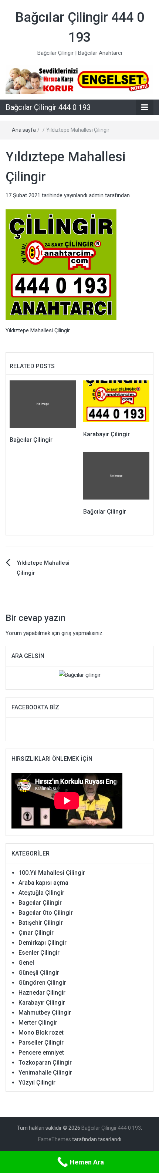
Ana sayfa (24, 130)
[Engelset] (79, 79)
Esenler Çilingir (39, 952)
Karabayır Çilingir (106, 434)
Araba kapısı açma (43, 882)
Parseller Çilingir (41, 1042)
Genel (26, 962)
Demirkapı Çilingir (42, 942)
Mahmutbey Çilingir (44, 1012)
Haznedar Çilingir (41, 992)
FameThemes (54, 1139)
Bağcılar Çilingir (31, 439)
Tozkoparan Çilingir (45, 1062)
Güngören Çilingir (42, 982)
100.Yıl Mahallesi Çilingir (51, 872)
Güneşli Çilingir (38, 972)
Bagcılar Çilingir (40, 902)
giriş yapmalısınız (81, 633)
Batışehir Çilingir (40, 922)
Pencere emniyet (41, 1052)
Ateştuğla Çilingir (41, 892)
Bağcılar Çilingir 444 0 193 (48, 107)
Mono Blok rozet (41, 1032)
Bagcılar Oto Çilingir (45, 912)
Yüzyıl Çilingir (36, 1082)
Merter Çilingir (37, 1022)
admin (96, 195)
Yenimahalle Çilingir (45, 1072)
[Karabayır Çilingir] (116, 401)
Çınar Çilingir (36, 932)
